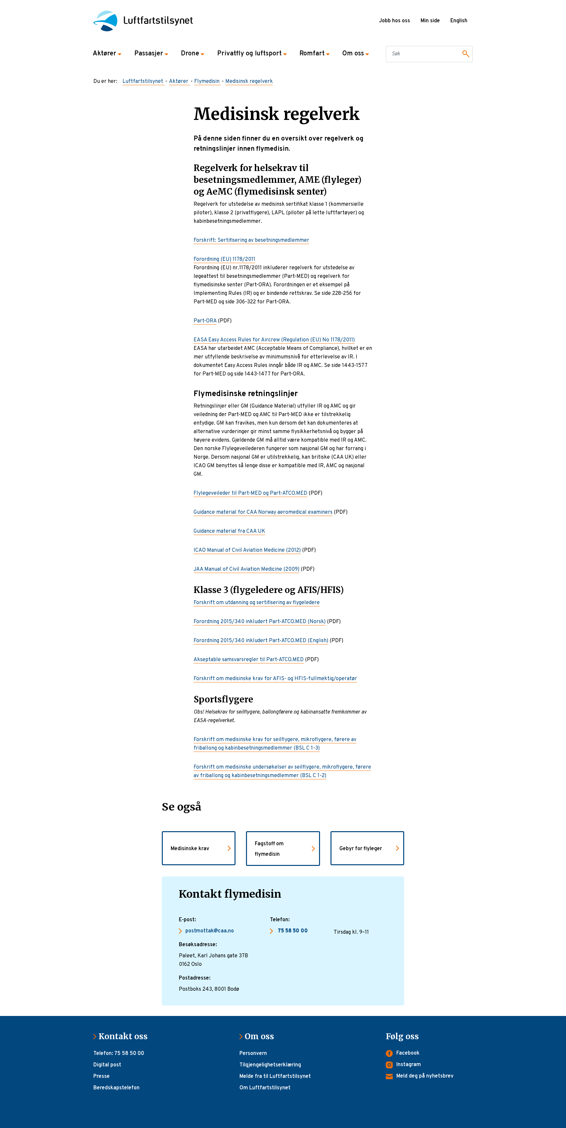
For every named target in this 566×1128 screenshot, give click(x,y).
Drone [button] (190, 53)
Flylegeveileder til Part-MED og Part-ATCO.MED (250, 493)
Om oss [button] (353, 53)
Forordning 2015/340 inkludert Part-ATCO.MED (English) (261, 641)
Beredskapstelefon (116, 1088)
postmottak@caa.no (209, 931)
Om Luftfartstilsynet (265, 1088)
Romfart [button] (312, 53)
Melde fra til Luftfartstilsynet (275, 1076)
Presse (101, 1076)
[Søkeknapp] (465, 54)
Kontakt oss (126, 1036)
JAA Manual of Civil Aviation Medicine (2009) (246, 569)
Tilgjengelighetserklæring (270, 1065)
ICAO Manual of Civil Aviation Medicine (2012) (247, 550)
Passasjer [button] (148, 53)
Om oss (262, 1036)
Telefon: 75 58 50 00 (118, 1053)
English (458, 21)
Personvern (253, 1053)
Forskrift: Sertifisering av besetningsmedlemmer (251, 240)
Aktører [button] (104, 53)
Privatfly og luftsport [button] (249, 53)
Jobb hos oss (394, 21)
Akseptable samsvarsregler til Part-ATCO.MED (249, 660)
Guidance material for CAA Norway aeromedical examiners (263, 512)
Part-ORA (205, 321)
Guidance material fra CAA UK (229, 531)
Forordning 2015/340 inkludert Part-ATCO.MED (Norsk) (260, 622)
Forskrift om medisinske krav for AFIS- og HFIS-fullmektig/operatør (275, 679)
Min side (430, 21)
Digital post (107, 1065)
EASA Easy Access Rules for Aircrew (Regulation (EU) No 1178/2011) (274, 340)
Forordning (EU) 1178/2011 (224, 259)
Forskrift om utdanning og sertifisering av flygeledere (257, 603)
